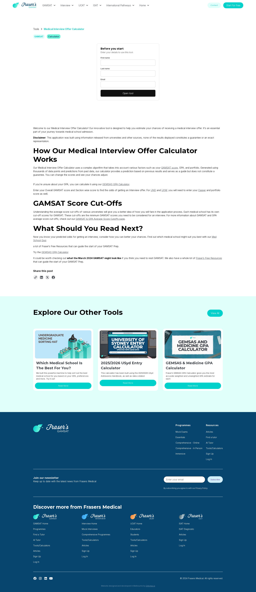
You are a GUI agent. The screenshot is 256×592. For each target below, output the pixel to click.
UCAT (82, 5)
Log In (209, 459)
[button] (49, 5)
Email (103, 79)
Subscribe (215, 479)
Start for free (233, 5)
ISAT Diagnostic (186, 529)
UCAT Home (136, 523)
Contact (214, 5)
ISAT (95, 5)
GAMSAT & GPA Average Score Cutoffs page (100, 218)
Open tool (128, 93)
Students (134, 534)
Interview (65, 5)
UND (153, 190)
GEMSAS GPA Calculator (115, 184)
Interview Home (89, 523)
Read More (63, 386)
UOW (164, 190)
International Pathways (118, 5)
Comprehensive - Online (187, 442)
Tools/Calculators (214, 448)
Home (142, 5)
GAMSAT (47, 5)
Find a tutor (211, 437)
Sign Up (210, 453)
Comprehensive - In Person (189, 448)
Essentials (180, 437)
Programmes (39, 529)
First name (105, 58)
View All (215, 313)
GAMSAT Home (40, 523)
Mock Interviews (90, 529)
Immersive (180, 453)
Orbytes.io (150, 586)
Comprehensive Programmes (96, 534)
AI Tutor (209, 442)
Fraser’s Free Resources (209, 258)
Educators (135, 529)
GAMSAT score (169, 167)
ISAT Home (184, 523)
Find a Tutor (39, 534)
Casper (202, 190)
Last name (105, 68)
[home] (24, 5)
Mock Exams (182, 432)
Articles (209, 432)
